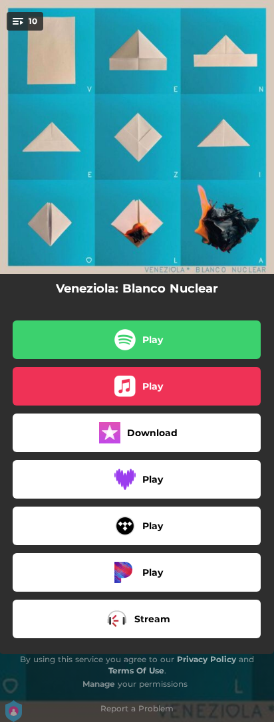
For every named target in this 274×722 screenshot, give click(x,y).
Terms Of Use (136, 670)
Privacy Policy (206, 659)
